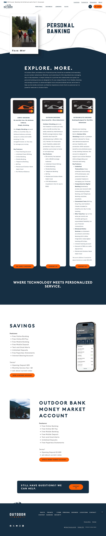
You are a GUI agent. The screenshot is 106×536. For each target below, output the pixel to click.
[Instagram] (20, 525)
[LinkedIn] (23, 525)
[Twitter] (13, 525)
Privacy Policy (87, 521)
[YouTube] (17, 525)
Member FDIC (81, 527)
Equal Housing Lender (70, 527)
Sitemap (94, 521)
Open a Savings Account (21, 375)
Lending (58, 6)
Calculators (93, 2)
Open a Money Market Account (52, 460)
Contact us (53, 266)
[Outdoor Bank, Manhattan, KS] (8, 6)
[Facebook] (10, 525)
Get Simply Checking (22, 266)
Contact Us (84, 2)
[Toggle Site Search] (90, 6)
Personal (39, 6)
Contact (92, 512)
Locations (76, 2)
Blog (66, 6)
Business (49, 6)
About (100, 2)
